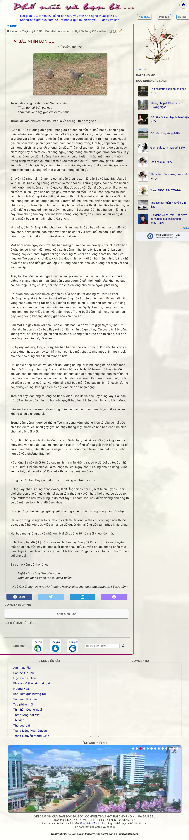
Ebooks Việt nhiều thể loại (31, 683)
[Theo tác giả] (55, 645)
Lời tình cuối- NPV (161, 161)
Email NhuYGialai (90, 823)
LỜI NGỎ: (11, 26)
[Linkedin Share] (82, 597)
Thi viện (18, 720)
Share (21, 596)
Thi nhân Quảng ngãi (27, 709)
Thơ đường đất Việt (27, 715)
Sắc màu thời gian (25, 699)
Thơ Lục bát (21, 725)
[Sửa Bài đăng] (120, 31)
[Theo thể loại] (37, 645)
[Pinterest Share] (114, 597)
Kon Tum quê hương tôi (29, 694)
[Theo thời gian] (72, 645)
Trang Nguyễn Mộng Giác (31, 736)
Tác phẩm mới (23, 704)
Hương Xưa (21, 688)
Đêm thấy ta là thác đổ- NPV (167, 147)
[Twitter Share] (51, 597)
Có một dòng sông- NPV (165, 133)
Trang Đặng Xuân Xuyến (30, 730)
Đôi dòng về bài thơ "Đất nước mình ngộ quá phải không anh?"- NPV (168, 218)
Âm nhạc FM (22, 667)
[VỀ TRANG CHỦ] (183, 5)
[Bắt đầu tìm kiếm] (123, 646)
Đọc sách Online (24, 678)
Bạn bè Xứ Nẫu (23, 673)
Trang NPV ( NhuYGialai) (165, 190)
